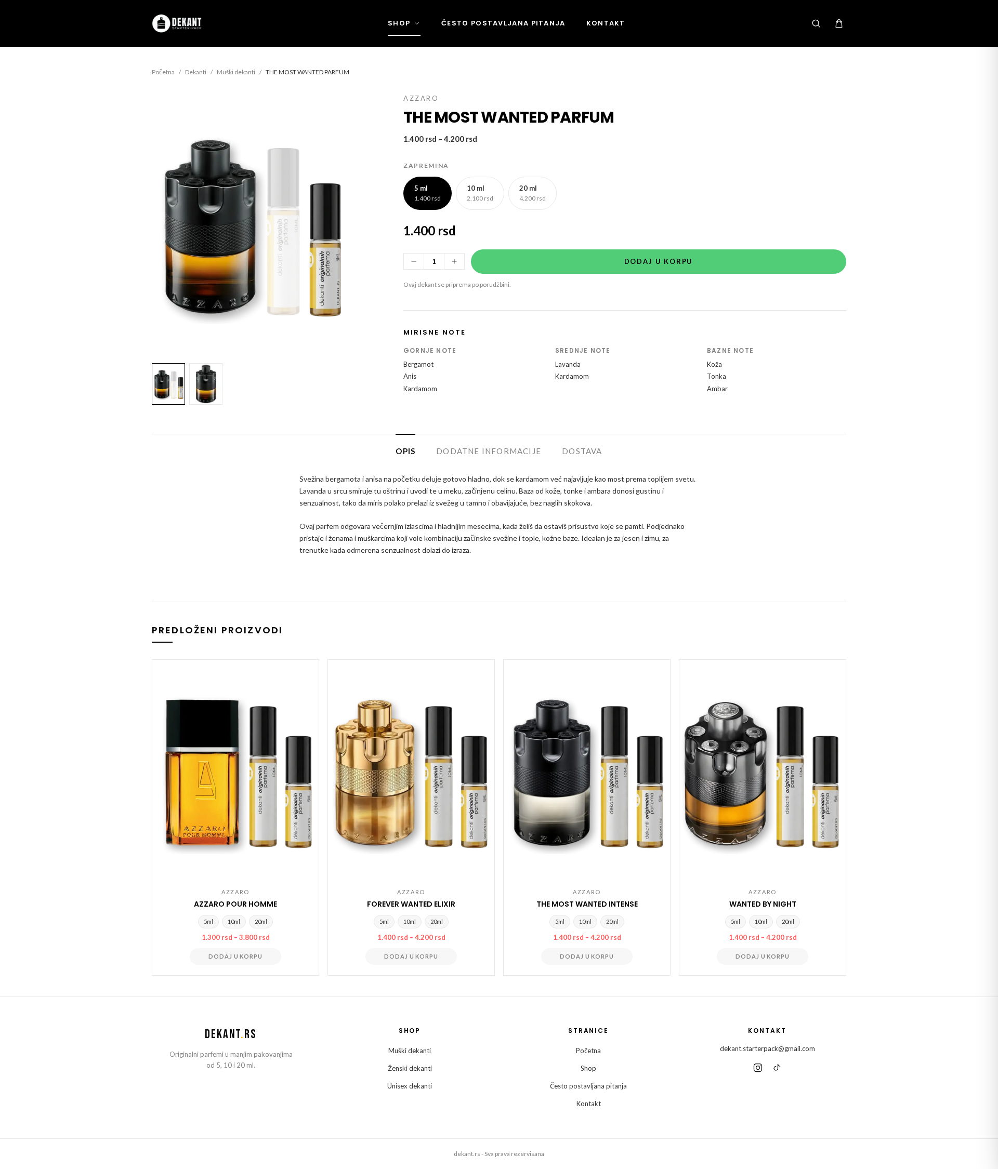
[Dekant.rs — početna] (178, 23)
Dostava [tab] (582, 451)
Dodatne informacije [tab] (488, 451)
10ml (234, 921)
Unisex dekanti (409, 1086)
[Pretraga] (816, 23)
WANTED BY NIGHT (762, 904)
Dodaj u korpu (658, 261)
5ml (208, 921)
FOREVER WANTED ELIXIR (411, 904)
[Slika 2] (205, 384)
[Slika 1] (168, 384)
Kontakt (605, 23)
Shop (399, 23)
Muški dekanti (236, 72)
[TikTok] (776, 1067)
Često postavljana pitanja (503, 23)
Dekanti (195, 72)
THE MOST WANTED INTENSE (587, 904)
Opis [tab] (405, 451)
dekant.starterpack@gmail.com (767, 1048)
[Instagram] (758, 1067)
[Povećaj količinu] (454, 261)
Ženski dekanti (410, 1068)
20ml (261, 921)
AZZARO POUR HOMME (235, 904)
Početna (163, 72)
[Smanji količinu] (414, 261)
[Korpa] (839, 23)
